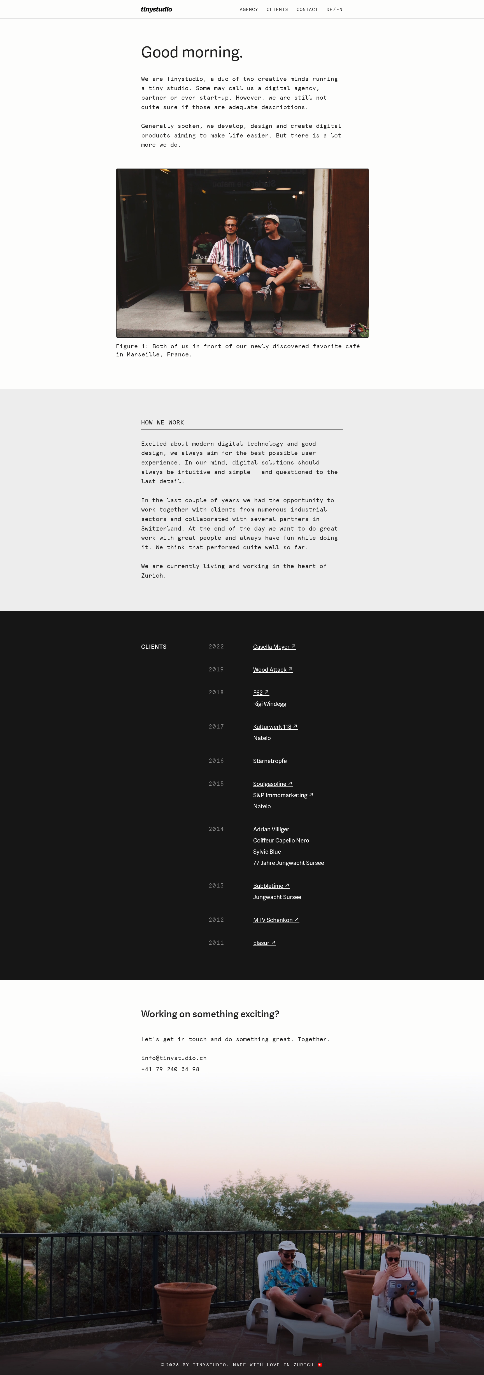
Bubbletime (268, 885)
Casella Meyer (271, 646)
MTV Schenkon (273, 920)
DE (330, 9)
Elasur (261, 943)
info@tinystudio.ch (174, 1057)
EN (339, 9)
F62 (258, 692)
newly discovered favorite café (305, 346)
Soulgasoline (269, 783)
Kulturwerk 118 (272, 726)
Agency (249, 9)
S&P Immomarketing (280, 795)
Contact (307, 9)
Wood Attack (270, 669)
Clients (277, 9)
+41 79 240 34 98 (170, 1069)
